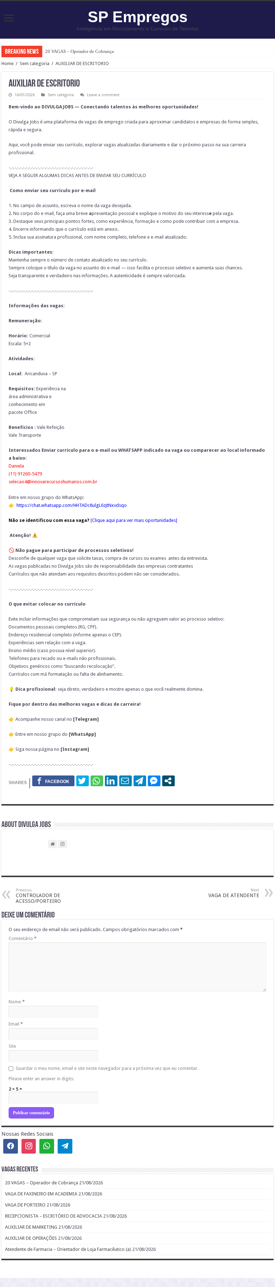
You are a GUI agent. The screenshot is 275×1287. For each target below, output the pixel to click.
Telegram (86, 719)
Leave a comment (103, 95)
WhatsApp (82, 734)
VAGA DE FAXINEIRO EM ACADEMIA (41, 1194)
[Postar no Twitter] (82, 780)
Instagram (74, 749)
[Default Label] (65, 1146)
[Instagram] (29, 1146)
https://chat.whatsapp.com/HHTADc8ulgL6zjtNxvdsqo (71, 505)
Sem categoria (34, 63)
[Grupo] (47, 1146)
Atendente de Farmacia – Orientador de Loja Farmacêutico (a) (68, 1249)
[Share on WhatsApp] (97, 780)
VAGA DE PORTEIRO (25, 1205)
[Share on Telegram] (140, 780)
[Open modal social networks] (168, 780)
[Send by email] (125, 780)
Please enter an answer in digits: (41, 1078)
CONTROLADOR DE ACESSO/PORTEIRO (38, 896)
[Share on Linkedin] (111, 780)
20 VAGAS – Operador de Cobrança (79, 51)
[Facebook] (10, 1146)
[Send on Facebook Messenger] (154, 780)
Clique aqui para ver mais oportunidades (134, 520)
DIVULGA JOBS (57, 106)
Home (7, 63)
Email (16, 1024)
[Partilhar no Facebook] (53, 780)
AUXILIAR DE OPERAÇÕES (31, 1238)
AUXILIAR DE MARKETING (31, 1227)
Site (12, 1046)
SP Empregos (138, 16)
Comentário (23, 938)
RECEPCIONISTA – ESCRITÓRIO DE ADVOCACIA (53, 1216)
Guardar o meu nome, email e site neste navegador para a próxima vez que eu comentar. (107, 1068)
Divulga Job (25, 121)
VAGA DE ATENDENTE (233, 893)
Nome (17, 1001)
